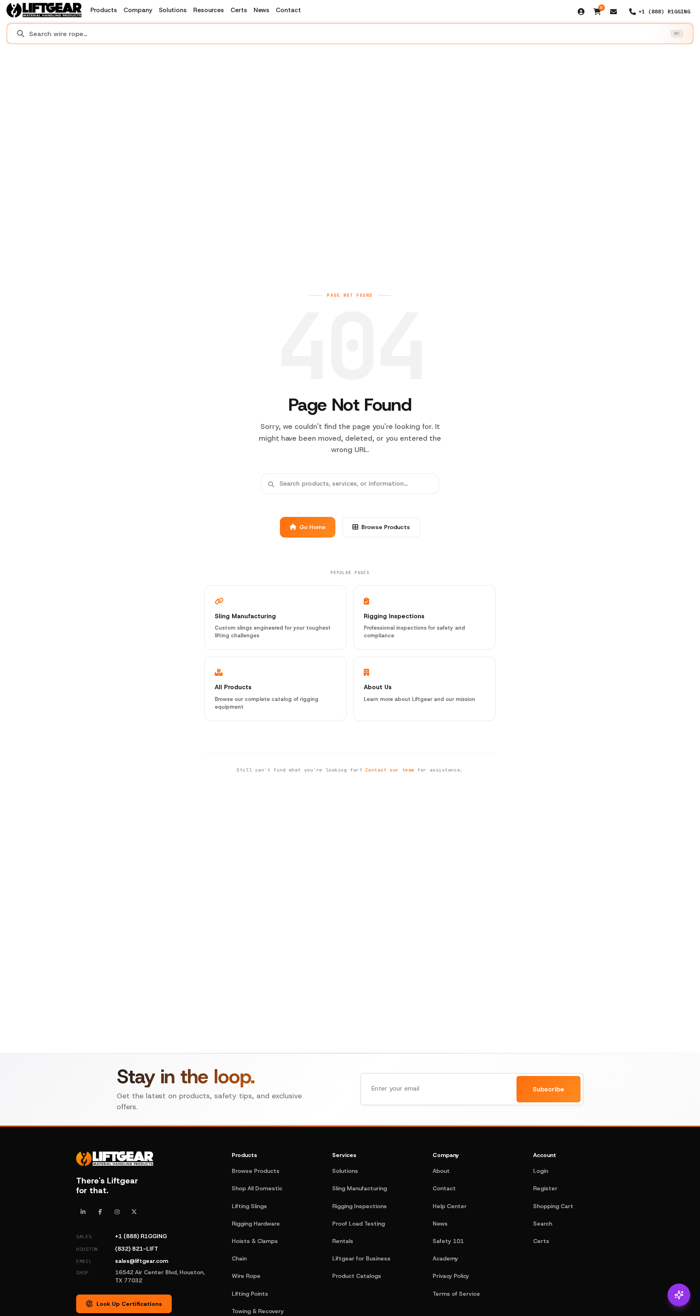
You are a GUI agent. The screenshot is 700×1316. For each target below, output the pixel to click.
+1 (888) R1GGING (141, 1236)
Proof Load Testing (358, 1223)
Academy (445, 1258)
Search (542, 1223)
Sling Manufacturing (359, 1188)
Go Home (312, 527)
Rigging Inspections (359, 1206)
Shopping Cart (553, 1206)
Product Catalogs (356, 1276)
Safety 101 (448, 1241)
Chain (239, 1258)
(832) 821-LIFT (136, 1248)
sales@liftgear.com (141, 1261)
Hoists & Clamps (255, 1241)
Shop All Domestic (257, 1188)
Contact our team (389, 770)
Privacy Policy (451, 1276)
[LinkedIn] (83, 1212)
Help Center (450, 1206)
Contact (288, 10)
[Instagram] (117, 1212)
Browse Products (385, 527)
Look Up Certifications (129, 1303)
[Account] (581, 11)
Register (545, 1188)
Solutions (173, 10)
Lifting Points (250, 1293)
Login (540, 1171)
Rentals (342, 1241)
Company (138, 10)
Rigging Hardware (256, 1223)
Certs (238, 10)
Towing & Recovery (258, 1311)
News (261, 10)
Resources (208, 10)
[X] (134, 1212)
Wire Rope (246, 1276)
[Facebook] (100, 1212)
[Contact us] (613, 11)
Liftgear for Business (361, 1258)
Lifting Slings (249, 1206)
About (441, 1171)
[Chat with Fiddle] (679, 1295)
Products (103, 10)
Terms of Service (456, 1293)
